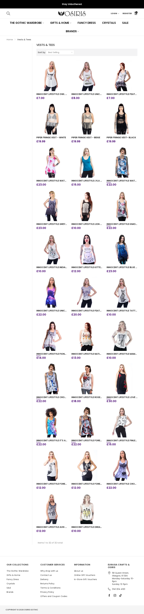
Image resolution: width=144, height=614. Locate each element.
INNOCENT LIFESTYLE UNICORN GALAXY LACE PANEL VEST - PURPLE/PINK (51, 310)
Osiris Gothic (31, 609)
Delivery (44, 579)
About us (78, 571)
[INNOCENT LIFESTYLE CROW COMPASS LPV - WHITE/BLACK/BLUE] (51, 378)
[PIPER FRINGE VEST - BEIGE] (86, 118)
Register (127, 13)
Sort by (41, 52)
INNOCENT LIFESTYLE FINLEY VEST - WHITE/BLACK (122, 440)
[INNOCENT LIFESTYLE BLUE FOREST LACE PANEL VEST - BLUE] (122, 248)
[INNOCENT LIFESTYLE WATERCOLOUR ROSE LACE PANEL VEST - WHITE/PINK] (51, 162)
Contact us (46, 575)
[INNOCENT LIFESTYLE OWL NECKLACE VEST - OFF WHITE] (51, 75)
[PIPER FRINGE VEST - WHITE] (51, 118)
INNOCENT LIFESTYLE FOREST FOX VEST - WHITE (51, 483)
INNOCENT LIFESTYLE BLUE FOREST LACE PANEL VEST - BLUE (122, 267)
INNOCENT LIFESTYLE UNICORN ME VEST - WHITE (86, 94)
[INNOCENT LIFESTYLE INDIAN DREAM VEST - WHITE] (51, 248)
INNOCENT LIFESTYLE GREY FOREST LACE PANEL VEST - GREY (51, 224)
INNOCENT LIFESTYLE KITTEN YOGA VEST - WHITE (86, 267)
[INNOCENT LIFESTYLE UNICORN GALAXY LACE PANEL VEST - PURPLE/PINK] (51, 292)
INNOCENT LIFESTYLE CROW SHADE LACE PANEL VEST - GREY (122, 483)
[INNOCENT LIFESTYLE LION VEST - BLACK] (86, 205)
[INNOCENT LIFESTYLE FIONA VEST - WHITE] (51, 335)
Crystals (109, 23)
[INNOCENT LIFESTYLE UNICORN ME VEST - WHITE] (86, 75)
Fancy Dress (87, 23)
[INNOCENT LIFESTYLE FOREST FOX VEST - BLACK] (86, 465)
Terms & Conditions (50, 587)
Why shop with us (49, 571)
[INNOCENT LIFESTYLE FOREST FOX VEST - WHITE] (51, 465)
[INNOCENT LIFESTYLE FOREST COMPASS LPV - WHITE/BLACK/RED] (86, 422)
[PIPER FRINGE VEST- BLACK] (122, 118)
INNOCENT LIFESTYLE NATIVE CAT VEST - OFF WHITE (86, 354)
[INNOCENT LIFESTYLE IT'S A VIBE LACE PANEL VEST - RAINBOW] (51, 422)
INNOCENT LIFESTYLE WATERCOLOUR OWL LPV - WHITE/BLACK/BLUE (122, 180)
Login (114, 13)
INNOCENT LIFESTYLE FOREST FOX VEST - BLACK (86, 483)
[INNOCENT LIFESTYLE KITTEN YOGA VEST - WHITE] (86, 248)
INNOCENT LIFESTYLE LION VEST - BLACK (86, 224)
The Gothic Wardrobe (26, 23)
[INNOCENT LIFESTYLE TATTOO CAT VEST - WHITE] (122, 292)
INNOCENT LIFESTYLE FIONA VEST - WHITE (51, 354)
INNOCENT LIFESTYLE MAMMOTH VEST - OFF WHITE (122, 354)
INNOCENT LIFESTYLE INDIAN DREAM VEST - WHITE (51, 267)
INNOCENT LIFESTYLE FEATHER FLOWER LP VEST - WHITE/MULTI (122, 94)
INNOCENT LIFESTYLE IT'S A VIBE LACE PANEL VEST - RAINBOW (51, 440)
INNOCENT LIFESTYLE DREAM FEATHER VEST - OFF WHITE (86, 527)
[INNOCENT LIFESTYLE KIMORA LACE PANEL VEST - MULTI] (122, 205)
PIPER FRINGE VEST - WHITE (51, 137)
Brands (71, 31)
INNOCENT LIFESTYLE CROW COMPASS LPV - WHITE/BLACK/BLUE (51, 397)
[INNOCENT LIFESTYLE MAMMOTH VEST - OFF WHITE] (122, 335)
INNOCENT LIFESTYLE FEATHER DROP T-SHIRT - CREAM (86, 310)
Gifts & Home (59, 23)
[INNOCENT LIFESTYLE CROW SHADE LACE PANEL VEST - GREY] (122, 465)
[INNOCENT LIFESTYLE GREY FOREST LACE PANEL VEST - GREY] (51, 205)
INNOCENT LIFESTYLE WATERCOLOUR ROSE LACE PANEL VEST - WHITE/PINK (51, 180)
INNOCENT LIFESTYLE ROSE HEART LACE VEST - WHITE (86, 397)
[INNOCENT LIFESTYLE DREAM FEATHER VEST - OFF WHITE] (86, 508)
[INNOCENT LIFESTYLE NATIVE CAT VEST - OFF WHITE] (86, 335)
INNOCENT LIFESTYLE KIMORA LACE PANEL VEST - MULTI (122, 224)
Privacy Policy (47, 592)
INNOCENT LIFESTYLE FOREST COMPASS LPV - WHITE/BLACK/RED (86, 440)
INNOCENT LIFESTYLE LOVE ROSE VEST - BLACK (122, 397)
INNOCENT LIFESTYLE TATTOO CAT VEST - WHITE (122, 310)
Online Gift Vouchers (84, 575)
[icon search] (50, 13)
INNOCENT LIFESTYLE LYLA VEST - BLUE (86, 180)
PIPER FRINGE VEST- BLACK (121, 137)
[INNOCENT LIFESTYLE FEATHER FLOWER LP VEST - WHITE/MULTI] (122, 75)
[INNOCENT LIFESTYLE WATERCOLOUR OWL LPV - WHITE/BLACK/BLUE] (122, 162)
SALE (125, 23)
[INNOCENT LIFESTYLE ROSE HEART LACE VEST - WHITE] (86, 378)
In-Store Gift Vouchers (85, 579)
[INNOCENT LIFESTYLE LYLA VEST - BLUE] (86, 162)
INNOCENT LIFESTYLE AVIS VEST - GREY (51, 527)
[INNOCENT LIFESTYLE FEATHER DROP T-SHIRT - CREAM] (86, 292)
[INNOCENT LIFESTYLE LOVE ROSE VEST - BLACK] (122, 378)
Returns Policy (47, 583)
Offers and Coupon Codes (53, 596)
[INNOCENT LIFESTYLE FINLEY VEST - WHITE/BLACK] (122, 422)
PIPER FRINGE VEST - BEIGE (85, 137)
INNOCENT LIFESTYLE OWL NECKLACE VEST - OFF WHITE (51, 94)
